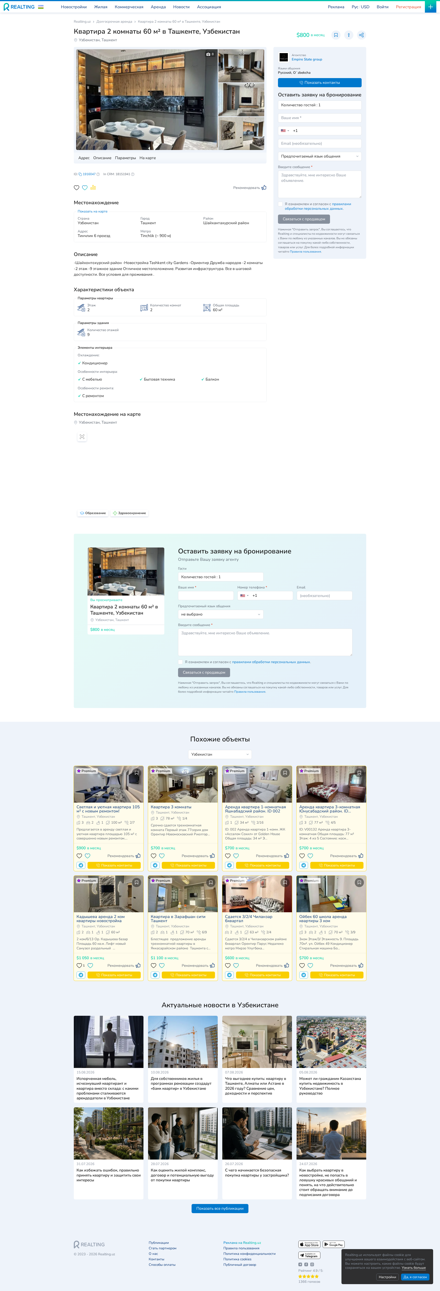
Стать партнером (162, 1248)
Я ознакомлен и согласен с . (318, 206)
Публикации (159, 1243)
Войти (383, 7)
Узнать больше (414, 1267)
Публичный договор (239, 1265)
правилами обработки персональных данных (318, 206)
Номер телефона (252, 587)
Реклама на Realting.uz (242, 1243)
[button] (41, 7)
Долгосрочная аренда (114, 21)
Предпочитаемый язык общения (204, 606)
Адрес (84, 158)
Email (301, 587)
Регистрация (408, 7)
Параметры (125, 158)
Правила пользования (305, 252)
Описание (102, 158)
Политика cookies (237, 1259)
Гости (182, 568)
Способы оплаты (162, 1265)
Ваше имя (187, 587)
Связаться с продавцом (304, 219)
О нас (153, 1254)
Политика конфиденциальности (249, 1254)
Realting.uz (82, 21)
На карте (148, 158)
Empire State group (307, 59)
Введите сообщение (295, 167)
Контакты (156, 1259)
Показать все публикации (220, 1208)
